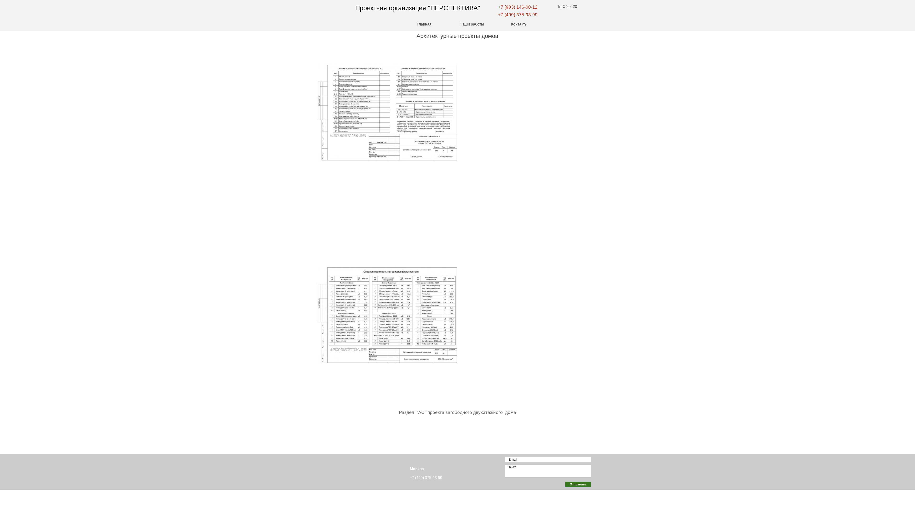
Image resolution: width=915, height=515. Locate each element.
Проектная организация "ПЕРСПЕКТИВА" (417, 8)
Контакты (519, 24)
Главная (424, 24)
